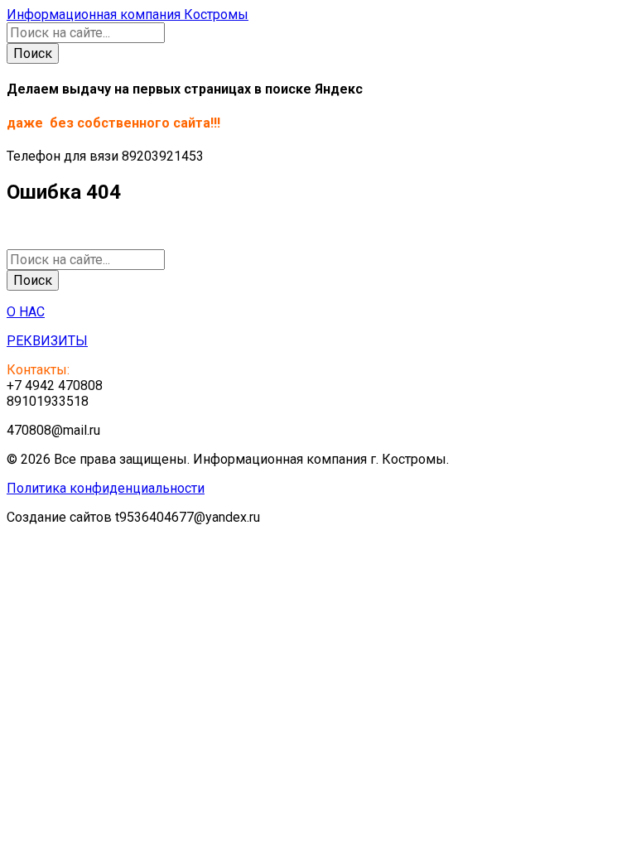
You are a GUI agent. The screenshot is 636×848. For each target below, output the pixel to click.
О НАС (26, 312)
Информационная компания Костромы (127, 14)
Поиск (32, 53)
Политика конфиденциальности (106, 488)
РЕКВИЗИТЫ (47, 341)
